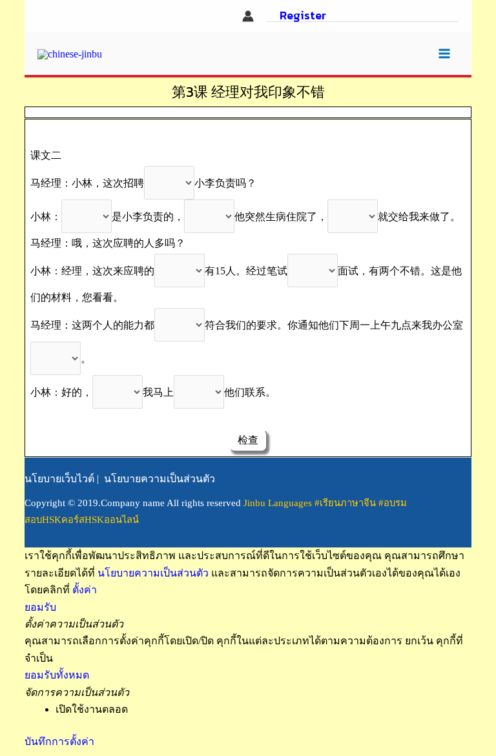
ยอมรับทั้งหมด (57, 674)
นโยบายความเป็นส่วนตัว (159, 478)
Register (303, 16)
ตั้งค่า (84, 589)
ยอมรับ (40, 607)
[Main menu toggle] (444, 53)
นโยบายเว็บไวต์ (59, 478)
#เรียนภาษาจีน (346, 503)
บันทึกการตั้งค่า (59, 741)
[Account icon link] (248, 16)
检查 (248, 439)
